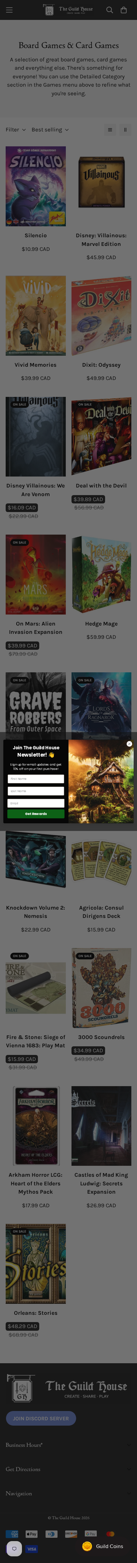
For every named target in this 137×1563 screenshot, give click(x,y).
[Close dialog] (129, 744)
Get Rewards (36, 813)
